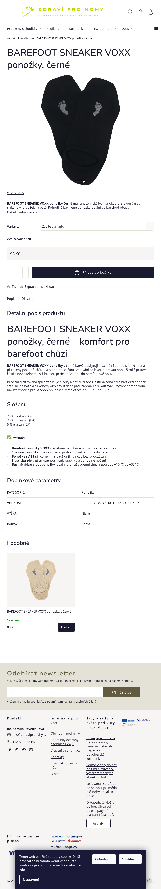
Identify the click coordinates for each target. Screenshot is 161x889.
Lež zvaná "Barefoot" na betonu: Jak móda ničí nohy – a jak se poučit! (101, 790)
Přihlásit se (121, 692)
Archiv (98, 823)
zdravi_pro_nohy (17, 749)
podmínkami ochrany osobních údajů (71, 701)
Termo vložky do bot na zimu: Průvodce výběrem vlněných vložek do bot (101, 771)
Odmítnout (104, 859)
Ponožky (88, 492)
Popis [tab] (11, 299)
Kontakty (57, 757)
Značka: (15, 193)
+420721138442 (24, 742)
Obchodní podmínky (66, 733)
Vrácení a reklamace (65, 751)
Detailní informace (20, 212)
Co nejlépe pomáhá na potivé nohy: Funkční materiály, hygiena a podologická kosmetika (100, 748)
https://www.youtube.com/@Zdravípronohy (31, 749)
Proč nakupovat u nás (64, 765)
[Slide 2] (84, 182)
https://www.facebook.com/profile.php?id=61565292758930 (10, 749)
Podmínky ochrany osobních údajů (64, 742)
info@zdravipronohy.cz (30, 734)
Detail (66, 627)
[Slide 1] (78, 182)
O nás (55, 774)
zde (22, 869)
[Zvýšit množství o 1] (25, 269)
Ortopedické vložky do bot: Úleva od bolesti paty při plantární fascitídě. (100, 808)
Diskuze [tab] (27, 299)
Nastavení (31, 879)
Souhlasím (130, 859)
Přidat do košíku (97, 272)
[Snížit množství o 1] (25, 275)
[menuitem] (25, 29)
